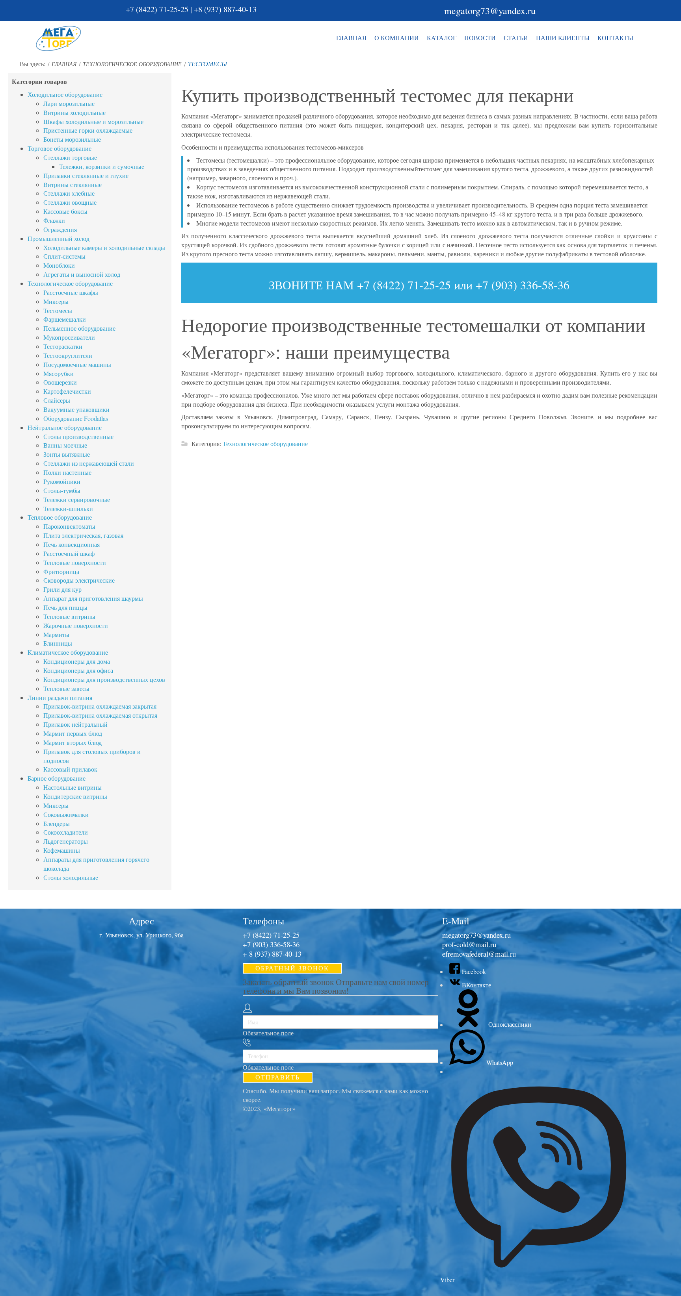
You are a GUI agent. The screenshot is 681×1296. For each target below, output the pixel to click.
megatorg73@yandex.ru (490, 10)
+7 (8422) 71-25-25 (157, 9)
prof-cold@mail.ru (469, 944)
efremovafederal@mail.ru (479, 954)
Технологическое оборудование (265, 443)
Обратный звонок (292, 968)
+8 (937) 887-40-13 (225, 9)
